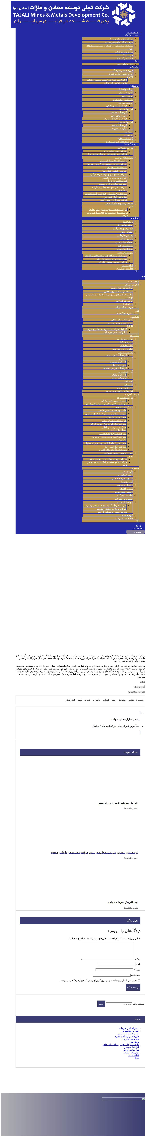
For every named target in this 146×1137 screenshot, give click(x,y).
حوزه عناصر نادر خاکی (122, 70)
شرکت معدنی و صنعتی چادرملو (112, 259)
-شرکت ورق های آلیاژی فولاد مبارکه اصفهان (106, 193)
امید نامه (129, 131)
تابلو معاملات (127, 96)
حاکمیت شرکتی (125, 103)
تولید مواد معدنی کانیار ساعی (113, 160)
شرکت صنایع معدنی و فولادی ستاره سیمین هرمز (107, 213)
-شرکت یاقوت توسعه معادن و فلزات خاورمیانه (109, 188)
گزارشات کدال (126, 92)
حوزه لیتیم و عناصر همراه (121, 74)
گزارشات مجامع (125, 138)
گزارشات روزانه (119, 128)
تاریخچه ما (128, 221)
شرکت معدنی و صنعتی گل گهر (112, 262)
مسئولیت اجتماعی (124, 249)
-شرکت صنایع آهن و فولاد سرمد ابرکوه (108, 174)
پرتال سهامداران (125, 89)
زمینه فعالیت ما (125, 225)
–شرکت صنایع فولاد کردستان (113, 184)
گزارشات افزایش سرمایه (115, 118)
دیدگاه (137, 959)
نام (138, 964)
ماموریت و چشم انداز (123, 228)
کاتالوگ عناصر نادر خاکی (116, 83)
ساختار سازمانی (125, 235)
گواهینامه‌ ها (127, 265)
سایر (131, 206)
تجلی (142, 682)
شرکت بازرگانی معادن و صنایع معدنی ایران (107, 154)
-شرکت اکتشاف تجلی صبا (114, 171)
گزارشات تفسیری (118, 112)
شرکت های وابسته (124, 157)
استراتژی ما (127, 232)
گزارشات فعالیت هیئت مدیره (119, 141)
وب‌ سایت (135, 975)
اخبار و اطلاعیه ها (125, 64)
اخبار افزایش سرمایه (129, 1028)
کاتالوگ (129, 77)
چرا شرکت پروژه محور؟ (121, 38)
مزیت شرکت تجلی (124, 51)
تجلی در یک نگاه (131, 35)
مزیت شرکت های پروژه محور (119, 42)
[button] (113, 276)
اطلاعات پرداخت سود (123, 99)
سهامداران (133, 86)
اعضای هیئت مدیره (124, 242)
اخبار (136, 61)
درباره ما (134, 218)
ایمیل (137, 969)
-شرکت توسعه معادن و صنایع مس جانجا (108, 209)
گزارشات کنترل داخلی (116, 105)
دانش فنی (134, 67)
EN (136, 271)
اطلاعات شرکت (125, 245)
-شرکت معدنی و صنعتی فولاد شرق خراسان (106, 164)
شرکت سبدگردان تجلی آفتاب (113, 200)
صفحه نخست (132, 32)
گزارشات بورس (125, 122)
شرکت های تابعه (125, 148)
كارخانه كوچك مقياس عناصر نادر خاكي (120, 1044)
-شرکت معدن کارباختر (116, 167)
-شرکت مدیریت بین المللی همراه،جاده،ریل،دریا (114, 179)
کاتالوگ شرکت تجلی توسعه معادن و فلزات (107, 80)
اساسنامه (128, 135)
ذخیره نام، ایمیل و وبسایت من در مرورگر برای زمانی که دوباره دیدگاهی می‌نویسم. (98, 980)
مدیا (137, 1058)
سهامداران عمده (125, 252)
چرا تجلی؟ (128, 55)
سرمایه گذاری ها (131, 144)
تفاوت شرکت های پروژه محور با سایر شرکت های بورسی (109, 46)
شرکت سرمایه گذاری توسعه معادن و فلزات (106, 255)
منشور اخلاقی (126, 238)
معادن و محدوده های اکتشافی (119, 203)
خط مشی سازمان (124, 268)
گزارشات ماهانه (119, 125)
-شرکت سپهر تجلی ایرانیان (114, 151)
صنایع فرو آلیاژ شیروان (116, 197)
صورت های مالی (119, 115)
